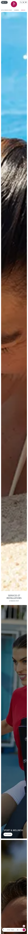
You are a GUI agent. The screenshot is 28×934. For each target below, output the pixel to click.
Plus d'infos (8, 834)
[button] (24, 929)
